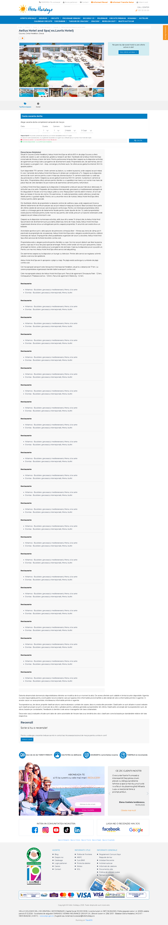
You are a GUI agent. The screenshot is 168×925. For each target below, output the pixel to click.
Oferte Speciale (28, 18)
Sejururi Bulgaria (63, 840)
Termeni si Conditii (106, 875)
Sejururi (43, 18)
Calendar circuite (43, 21)
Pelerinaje (102, 18)
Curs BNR (81, 860)
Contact (85, 2)
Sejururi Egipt (96, 840)
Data (23, 126)
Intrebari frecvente (106, 860)
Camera (67, 126)
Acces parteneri (70, 2)
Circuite (55, 18)
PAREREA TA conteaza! (50, 2)
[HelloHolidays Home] (36, 9)
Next (101, 65)
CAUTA (139, 141)
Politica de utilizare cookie (109, 872)
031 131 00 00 (143, 10)
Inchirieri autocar (105, 863)
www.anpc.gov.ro (47, 916)
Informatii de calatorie (108, 866)
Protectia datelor (83, 863)
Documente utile (106, 869)
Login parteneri (61, 863)
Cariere (57, 866)
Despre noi (59, 857)
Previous (22, 65)
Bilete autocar (126, 21)
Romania (132, 18)
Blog (56, 854)
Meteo (79, 866)
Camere (56, 126)
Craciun (95, 21)
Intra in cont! (27, 739)
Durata (45, 126)
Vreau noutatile (88, 810)
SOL (78, 869)
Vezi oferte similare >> (128, 52)
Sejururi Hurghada (108, 840)
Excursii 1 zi (88, 18)
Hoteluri (143, 18)
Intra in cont (143, 2)
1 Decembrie (60, 21)
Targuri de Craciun (78, 21)
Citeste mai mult (128, 810)
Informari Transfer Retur (123, 2)
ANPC (79, 857)
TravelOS (88, 920)
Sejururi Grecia (75, 840)
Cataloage (59, 860)
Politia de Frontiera (84, 854)
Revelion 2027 (108, 21)
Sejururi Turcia (86, 840)
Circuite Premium (117, 18)
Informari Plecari (100, 2)
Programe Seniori (71, 18)
